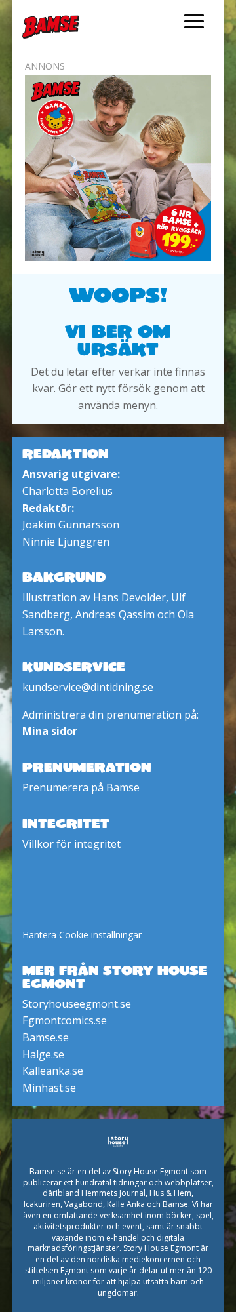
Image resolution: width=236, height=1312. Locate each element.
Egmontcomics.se (64, 1020)
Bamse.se (45, 1037)
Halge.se (43, 1054)
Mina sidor (49, 731)
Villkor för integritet (71, 844)
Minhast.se (49, 1088)
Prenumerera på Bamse (81, 787)
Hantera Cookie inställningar (82, 934)
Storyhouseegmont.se (76, 1004)
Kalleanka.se (52, 1071)
